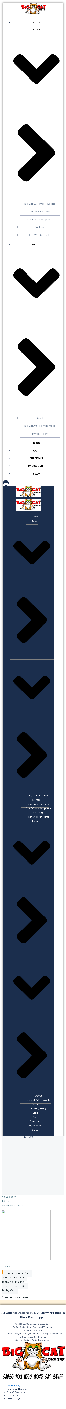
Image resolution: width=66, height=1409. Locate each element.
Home (36, 22)
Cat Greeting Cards (40, 211)
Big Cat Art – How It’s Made (39, 425)
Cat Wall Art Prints (39, 235)
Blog (36, 443)
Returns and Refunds (17, 1389)
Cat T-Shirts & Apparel (40, 219)
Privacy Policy (39, 433)
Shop (35, 520)
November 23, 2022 (12, 1205)
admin (5, 1201)
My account (36, 465)
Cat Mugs (40, 227)
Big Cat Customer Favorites (39, 203)
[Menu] (33, 483)
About (39, 418)
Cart (36, 450)
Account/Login (14, 1398)
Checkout (36, 458)
